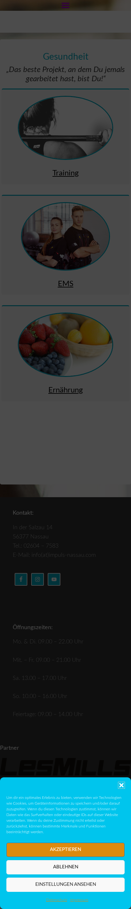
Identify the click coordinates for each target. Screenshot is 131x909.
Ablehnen (65, 867)
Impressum (79, 900)
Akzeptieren (65, 849)
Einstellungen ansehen (65, 884)
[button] (121, 785)
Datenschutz (56, 900)
